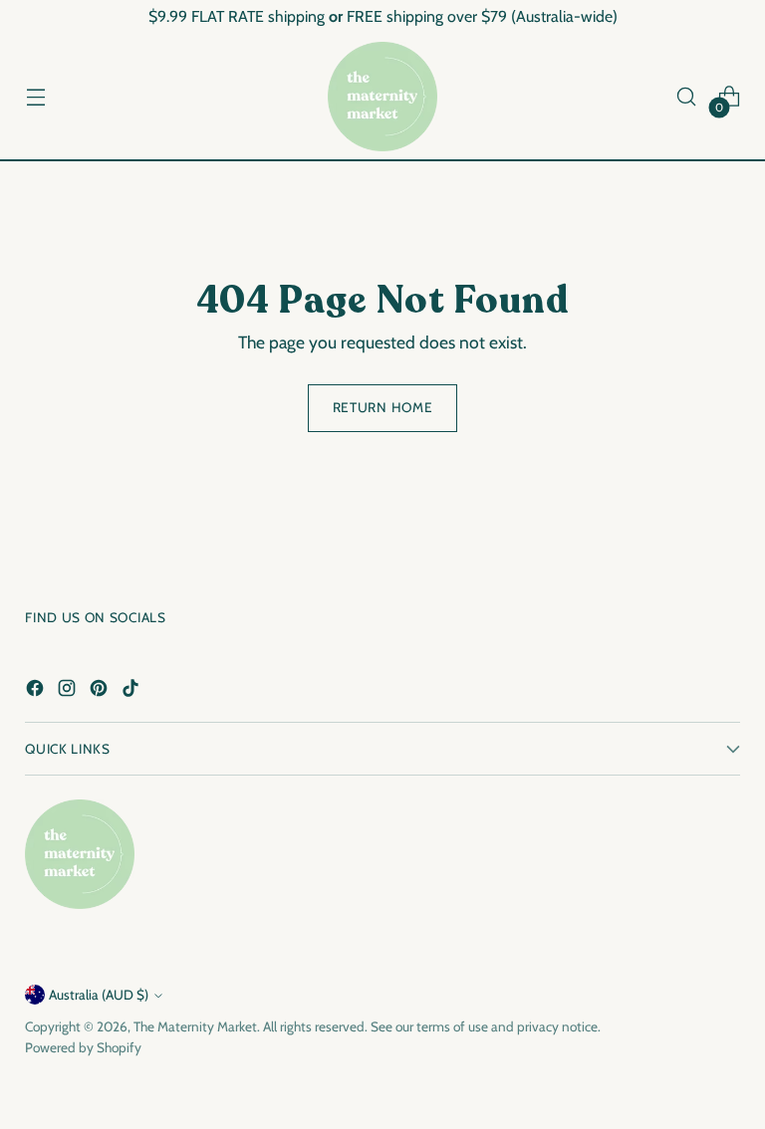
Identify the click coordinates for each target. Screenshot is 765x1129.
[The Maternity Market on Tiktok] (132, 691)
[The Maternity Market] (382, 96)
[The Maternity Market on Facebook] (37, 691)
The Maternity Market (195, 1026)
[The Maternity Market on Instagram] (69, 691)
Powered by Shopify (83, 1047)
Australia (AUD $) (98, 995)
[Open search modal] (686, 97)
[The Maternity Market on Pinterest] (101, 691)
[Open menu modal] (35, 97)
